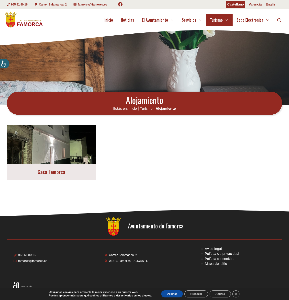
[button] (279, 20)
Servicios (189, 20)
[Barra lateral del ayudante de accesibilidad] (4, 63)
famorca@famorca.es (92, 4)
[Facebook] (120, 5)
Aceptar (172, 294)
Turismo (216, 20)
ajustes (146, 295)
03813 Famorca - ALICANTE (128, 261)
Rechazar (196, 294)
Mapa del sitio (216, 264)
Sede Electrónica (250, 20)
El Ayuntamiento (155, 20)
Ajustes (220, 294)
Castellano (235, 4)
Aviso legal (213, 249)
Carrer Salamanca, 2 (53, 4)
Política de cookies (219, 259)
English (271, 4)
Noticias (127, 20)
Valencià (255, 4)
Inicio (108, 20)
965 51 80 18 (19, 4)
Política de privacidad (222, 254)
